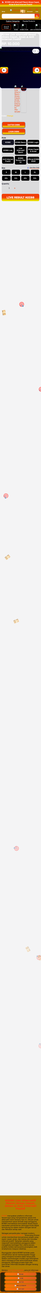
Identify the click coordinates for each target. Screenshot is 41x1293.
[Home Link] (16, 10)
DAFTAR (21, 1281)
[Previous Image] (4, 70)
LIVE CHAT (21, 1289)
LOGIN (21, 1277)
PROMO (21, 1274)
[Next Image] (37, 70)
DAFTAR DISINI (14, 125)
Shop (3, 11)
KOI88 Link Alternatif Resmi (13, 1235)
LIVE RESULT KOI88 (20, 197)
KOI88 (4, 1216)
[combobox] (18, 16)
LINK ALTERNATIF (21, 1285)
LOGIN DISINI (13, 132)
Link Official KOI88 (15, 1270)
